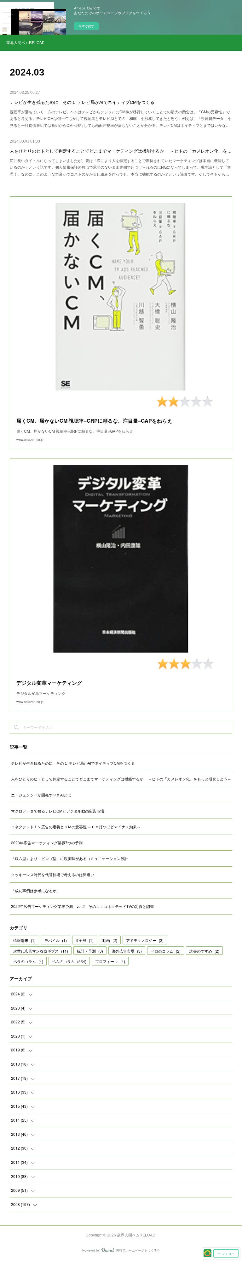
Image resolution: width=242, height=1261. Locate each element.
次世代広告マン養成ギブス (40, 951)
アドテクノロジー (145, 940)
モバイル (55, 940)
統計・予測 (90, 951)
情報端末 (24, 940)
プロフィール (110, 961)
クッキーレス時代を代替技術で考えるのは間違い (52, 874)
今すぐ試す (86, 26)
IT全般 (85, 940)
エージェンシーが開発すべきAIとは (41, 794)
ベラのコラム (28, 961)
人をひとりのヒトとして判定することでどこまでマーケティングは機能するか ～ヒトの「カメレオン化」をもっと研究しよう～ (121, 778)
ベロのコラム (166, 951)
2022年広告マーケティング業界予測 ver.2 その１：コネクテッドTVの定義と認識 (82, 906)
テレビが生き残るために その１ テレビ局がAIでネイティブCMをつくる (82, 102)
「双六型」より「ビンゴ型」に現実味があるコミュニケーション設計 (69, 858)
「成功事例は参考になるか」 (35, 890)
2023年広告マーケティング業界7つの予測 (47, 842)
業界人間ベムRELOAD (25, 42)
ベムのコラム (69, 961)
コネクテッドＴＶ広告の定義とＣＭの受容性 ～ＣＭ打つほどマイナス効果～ (76, 826)
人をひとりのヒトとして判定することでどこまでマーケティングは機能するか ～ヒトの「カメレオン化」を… (121, 151)
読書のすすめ (204, 951)
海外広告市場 (127, 951)
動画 (109, 940)
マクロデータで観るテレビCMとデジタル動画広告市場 (57, 810)
